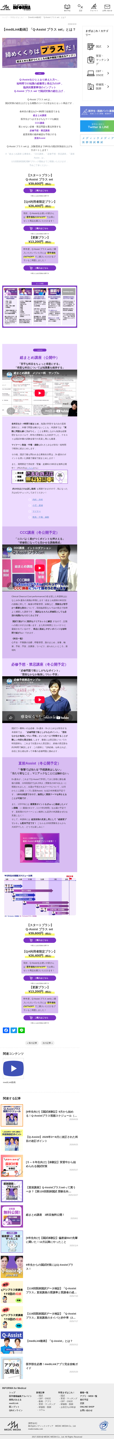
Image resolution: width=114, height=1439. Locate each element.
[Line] (21, 1030)
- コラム (41, 1410)
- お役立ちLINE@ (67, 1407)
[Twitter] (14, 1030)
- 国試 (40, 1395)
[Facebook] (6, 1030)
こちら (30, 468)
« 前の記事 (32, 1043)
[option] (13, 1074)
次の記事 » (48, 1043)
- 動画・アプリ (44, 1401)
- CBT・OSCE (44, 1398)
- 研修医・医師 (44, 1407)
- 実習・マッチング (46, 1404)
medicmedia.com (35, 1429)
